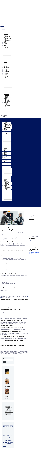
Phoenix (10, 436)
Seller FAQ (5, 66)
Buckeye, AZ (5, 46)
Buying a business (4, 68)
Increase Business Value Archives (9, 412)
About (3, 33)
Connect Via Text (30, 252)
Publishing (6, 96)
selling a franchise (6, 442)
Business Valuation (4, 75)
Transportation (6, 102)
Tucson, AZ (5, 63)
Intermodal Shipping (7, 105)
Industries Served (4, 78)
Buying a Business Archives (8, 410)
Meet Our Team (6, 34)
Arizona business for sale (6, 425)
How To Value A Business (7, 76)
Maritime (6, 106)
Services (5, 35)
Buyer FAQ (5, 70)
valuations (4, 446)
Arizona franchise (11, 425)
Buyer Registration (6, 71)
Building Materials (7, 81)
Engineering (6, 82)
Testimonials (5, 42)
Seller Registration (6, 67)
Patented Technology (7, 101)
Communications (7, 99)
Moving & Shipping (7, 108)
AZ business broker (6, 426)
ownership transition (8, 436)
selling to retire (8, 443)
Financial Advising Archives (8, 411)
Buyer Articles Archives (7, 408)
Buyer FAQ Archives (7, 409)
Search (4, 358)
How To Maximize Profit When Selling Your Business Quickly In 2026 (9, 376)
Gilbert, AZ (5, 50)
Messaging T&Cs (35, 252)
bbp (9, 426)
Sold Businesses (6, 74)
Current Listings (6, 73)
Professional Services (8, 97)
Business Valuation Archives (4, 5)
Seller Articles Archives (7, 415)
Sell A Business (4, 64)
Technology (5, 98)
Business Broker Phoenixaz (3, 24)
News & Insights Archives (8, 413)
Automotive (6, 103)
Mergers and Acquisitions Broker (7, 41)
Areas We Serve (4, 44)
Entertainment (7, 95)
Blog (2, 3)
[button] (10, 30)
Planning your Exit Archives (8, 414)
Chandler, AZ (5, 48)
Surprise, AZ (5, 148)
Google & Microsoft (7, 100)
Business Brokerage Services (7, 37)
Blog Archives (5, 43)
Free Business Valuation (7, 77)
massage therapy (4, 436)
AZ (12, 425)
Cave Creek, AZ (6, 47)
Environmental (7, 83)
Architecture (5, 79)
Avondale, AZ (5, 45)
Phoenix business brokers (8, 437)
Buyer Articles (5, 69)
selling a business (8, 440)
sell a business (9, 438)
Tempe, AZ (5, 62)
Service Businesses (6, 94)
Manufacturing (5, 179)
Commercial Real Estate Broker (7, 39)
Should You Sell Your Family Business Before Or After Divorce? (9, 386)
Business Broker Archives (4, 4)
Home (3, 32)
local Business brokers (8, 435)
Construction (5, 80)
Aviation (6, 104)
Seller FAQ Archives (7, 416)
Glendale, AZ (5, 51)
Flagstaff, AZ (5, 49)
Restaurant (5, 180)
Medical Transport (7, 107)
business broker (7, 427)
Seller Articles (5, 65)
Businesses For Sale (4, 72)
